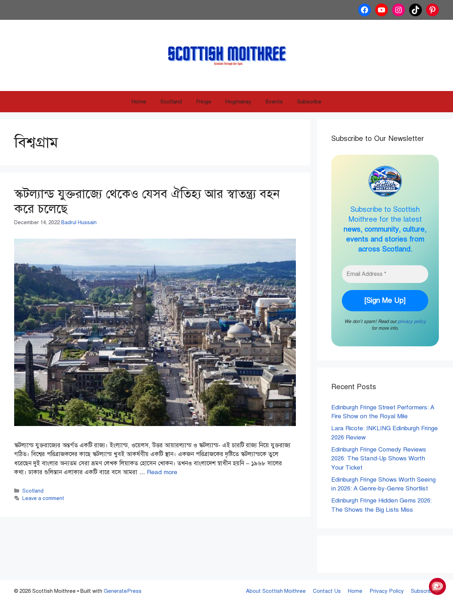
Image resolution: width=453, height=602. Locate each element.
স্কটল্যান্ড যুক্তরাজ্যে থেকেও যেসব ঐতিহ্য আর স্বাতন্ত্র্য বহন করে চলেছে (147, 201)
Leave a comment (43, 498)
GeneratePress (123, 591)
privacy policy (412, 321)
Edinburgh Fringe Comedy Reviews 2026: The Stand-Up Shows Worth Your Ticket (378, 458)
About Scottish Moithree (276, 591)
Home (139, 101)
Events (274, 101)
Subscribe (309, 101)
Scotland (171, 101)
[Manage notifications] (436, 586)
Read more (162, 472)
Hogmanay (238, 101)
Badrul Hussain (79, 222)
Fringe (203, 101)
